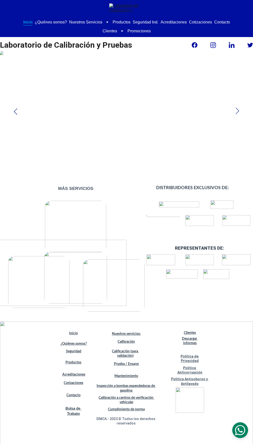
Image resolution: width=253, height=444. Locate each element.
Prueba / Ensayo (126, 364)
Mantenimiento (126, 376)
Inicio (28, 22)
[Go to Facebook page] (194, 45)
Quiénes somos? (74, 343)
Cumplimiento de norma (126, 409)
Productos (121, 22)
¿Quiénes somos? (51, 22)
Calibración (126, 341)
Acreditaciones (174, 22)
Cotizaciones (200, 22)
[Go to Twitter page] (250, 45)
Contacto (222, 22)
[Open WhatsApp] (240, 430)
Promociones (139, 31)
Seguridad (73, 351)
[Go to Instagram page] (213, 45)
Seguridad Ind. (145, 22)
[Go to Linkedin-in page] (231, 45)
